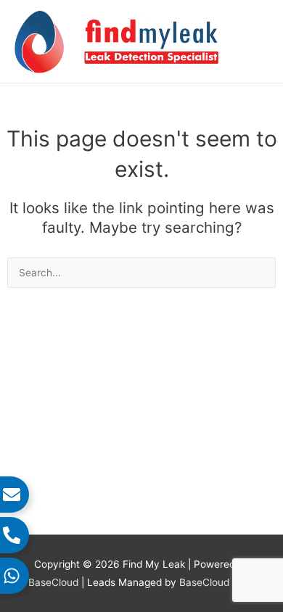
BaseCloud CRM (217, 582)
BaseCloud (54, 582)
